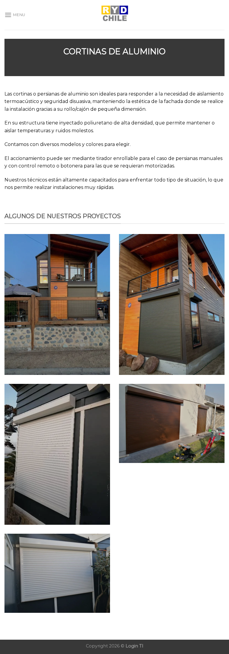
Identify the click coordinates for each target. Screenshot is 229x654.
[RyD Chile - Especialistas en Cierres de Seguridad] (114, 15)
